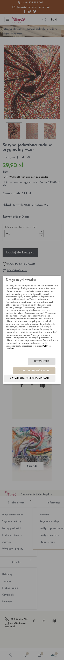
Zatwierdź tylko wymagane (29, 378)
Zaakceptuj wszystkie (34, 370)
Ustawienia (41, 361)
